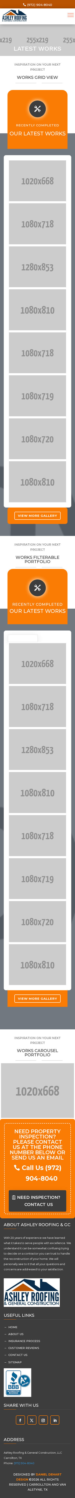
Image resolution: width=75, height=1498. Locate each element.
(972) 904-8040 (39, 5)
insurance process (24, 1341)
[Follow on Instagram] (43, 1420)
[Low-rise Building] (37, 481)
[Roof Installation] (37, 223)
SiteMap (15, 1362)
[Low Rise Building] (37, 352)
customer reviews (23, 1348)
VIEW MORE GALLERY (37, 516)
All (17, 638)
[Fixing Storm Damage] (37, 266)
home (12, 1327)
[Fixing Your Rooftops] (37, 180)
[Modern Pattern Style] (37, 395)
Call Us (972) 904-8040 (41, 1173)
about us (16, 1334)
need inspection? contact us (38, 1201)
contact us (18, 1355)
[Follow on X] (31, 1420)
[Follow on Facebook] (20, 1420)
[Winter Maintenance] (37, 438)
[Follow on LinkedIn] (55, 1420)
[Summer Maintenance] (37, 309)
